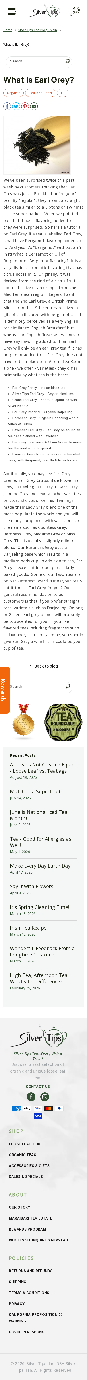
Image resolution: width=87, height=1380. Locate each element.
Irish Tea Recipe (28, 927)
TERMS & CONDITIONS (29, 1293)
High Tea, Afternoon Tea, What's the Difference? (39, 978)
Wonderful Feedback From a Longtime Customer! (42, 951)
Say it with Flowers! (32, 886)
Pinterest (26, 581)
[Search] (67, 61)
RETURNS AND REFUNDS (30, 1271)
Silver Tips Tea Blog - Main (37, 30)
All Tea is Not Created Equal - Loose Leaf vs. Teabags (42, 767)
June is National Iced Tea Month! (38, 814)
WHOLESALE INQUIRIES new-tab (38, 1240)
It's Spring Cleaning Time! (39, 907)
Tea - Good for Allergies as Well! (40, 841)
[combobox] (39, 62)
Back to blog (46, 666)
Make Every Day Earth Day (40, 865)
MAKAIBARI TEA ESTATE (30, 1218)
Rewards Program (27, 1229)
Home (7, 30)
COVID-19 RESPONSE (27, 1332)
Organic (13, 93)
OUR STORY (19, 1207)
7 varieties (44, 368)
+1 (62, 93)
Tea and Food (40, 93)
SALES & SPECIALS (26, 1177)
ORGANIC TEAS (22, 1155)
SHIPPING (17, 1282)
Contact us (38, 1086)
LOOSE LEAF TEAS (25, 1144)
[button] (12, 11)
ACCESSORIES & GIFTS (29, 1166)
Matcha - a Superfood (35, 791)
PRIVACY (17, 1304)
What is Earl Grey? (16, 44)
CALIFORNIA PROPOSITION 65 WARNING (36, 1317)
